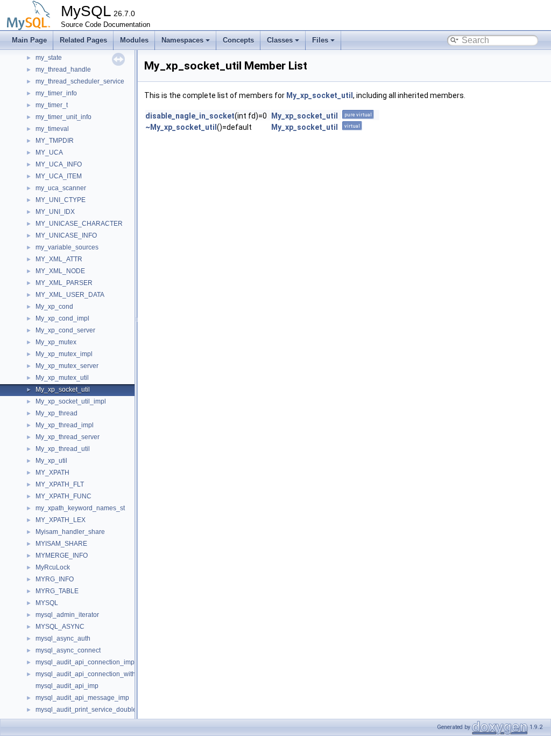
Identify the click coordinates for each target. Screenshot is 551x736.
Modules (134, 40)
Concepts (238, 40)
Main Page (29, 40)
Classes (280, 40)
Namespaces (182, 40)
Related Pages (83, 40)
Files (320, 40)
